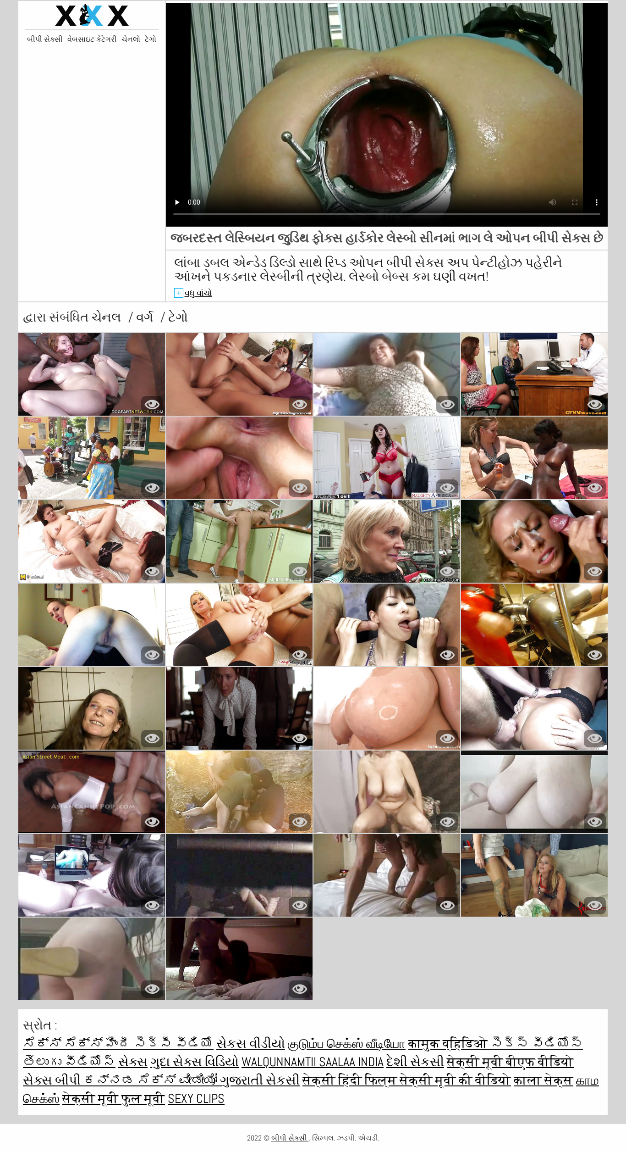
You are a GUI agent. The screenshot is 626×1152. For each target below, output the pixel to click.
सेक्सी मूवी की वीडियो (455, 1080)
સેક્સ (133, 1062)
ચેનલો (130, 39)
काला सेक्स (543, 1080)
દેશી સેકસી (415, 1062)
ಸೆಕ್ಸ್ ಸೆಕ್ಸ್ (64, 1043)
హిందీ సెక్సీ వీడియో (159, 1043)
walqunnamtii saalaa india (313, 1062)
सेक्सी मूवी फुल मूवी (113, 1099)
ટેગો (150, 39)
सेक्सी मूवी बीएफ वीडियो (510, 1062)
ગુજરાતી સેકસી (260, 1080)
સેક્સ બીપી (53, 1080)
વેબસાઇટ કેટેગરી (92, 39)
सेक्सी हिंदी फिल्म (351, 1080)
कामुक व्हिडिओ (449, 1043)
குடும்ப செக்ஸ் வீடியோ (347, 1043)
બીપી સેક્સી (45, 39)
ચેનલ (108, 317)
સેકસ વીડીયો (250, 1043)
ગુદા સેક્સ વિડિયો (194, 1062)
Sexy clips (196, 1099)
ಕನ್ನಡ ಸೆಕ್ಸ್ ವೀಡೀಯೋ (151, 1080)
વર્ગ (146, 317)
